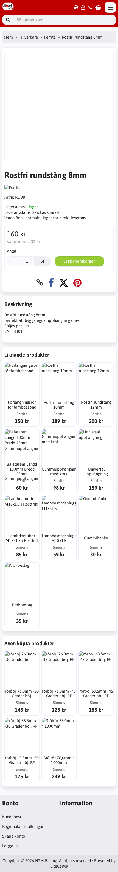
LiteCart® (59, 866)
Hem (8, 37)
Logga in (10, 845)
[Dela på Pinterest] (77, 282)
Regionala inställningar (22, 826)
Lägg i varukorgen (79, 261)
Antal (11, 251)
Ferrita (50, 37)
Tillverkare (28, 37)
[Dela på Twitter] (63, 282)
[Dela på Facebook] (51, 282)
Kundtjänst (11, 816)
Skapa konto (13, 836)
